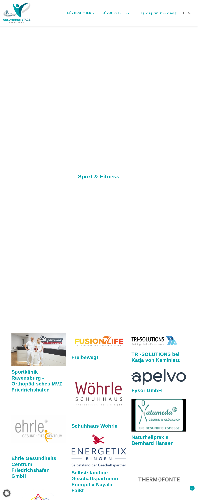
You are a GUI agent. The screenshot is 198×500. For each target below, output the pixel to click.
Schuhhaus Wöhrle (94, 426)
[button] (38, 349)
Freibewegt (84, 357)
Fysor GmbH (146, 390)
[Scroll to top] (192, 488)
